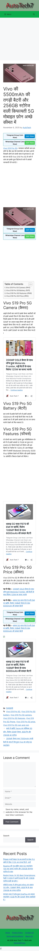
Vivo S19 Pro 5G (10, 148)
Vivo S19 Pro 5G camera (21, 715)
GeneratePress (19, 943)
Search (6, 836)
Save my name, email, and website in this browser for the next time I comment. (19, 812)
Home (7, 933)
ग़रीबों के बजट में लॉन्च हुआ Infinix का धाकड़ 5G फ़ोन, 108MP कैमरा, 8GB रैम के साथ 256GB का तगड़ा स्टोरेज (18, 887)
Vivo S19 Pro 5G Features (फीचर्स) (19, 293)
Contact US (29, 933)
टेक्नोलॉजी (9, 708)
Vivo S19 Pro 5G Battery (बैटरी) (18, 290)
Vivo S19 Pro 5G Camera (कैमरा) (18, 288)
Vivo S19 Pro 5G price (25, 722)
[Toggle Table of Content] (29, 284)
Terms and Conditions (14, 936)
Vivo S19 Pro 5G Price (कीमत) (17, 296)
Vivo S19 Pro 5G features (14, 718)
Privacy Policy (17, 933)
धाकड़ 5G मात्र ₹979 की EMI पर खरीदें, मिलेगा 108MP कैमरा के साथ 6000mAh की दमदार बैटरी (19, 603)
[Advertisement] (19, 40)
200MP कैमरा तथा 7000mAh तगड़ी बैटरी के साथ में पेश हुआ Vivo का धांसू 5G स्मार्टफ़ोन (18, 741)
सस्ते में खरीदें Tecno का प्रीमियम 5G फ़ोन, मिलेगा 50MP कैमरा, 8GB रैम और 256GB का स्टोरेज (17, 731)
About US (29, 936)
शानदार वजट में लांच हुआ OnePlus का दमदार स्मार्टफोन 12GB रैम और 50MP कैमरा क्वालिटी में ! (19, 897)
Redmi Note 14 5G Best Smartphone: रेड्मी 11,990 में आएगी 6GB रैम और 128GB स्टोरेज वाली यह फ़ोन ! (19, 878)
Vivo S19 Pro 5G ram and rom (16, 725)
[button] (34, 14)
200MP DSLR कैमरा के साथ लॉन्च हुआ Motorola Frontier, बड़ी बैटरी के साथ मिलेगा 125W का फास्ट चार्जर (18, 592)
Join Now (30, 136)
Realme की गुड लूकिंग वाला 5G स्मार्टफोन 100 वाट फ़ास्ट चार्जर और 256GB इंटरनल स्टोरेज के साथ (18, 869)
